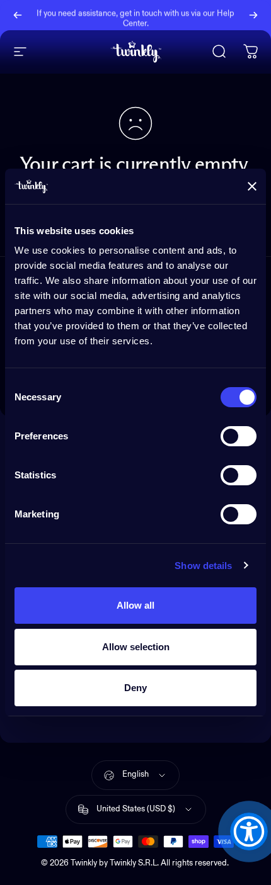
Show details (203, 565)
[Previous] (18, 15)
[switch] (239, 436)
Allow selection (136, 646)
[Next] (253, 15)
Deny (135, 687)
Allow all (135, 605)
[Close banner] (252, 186)
